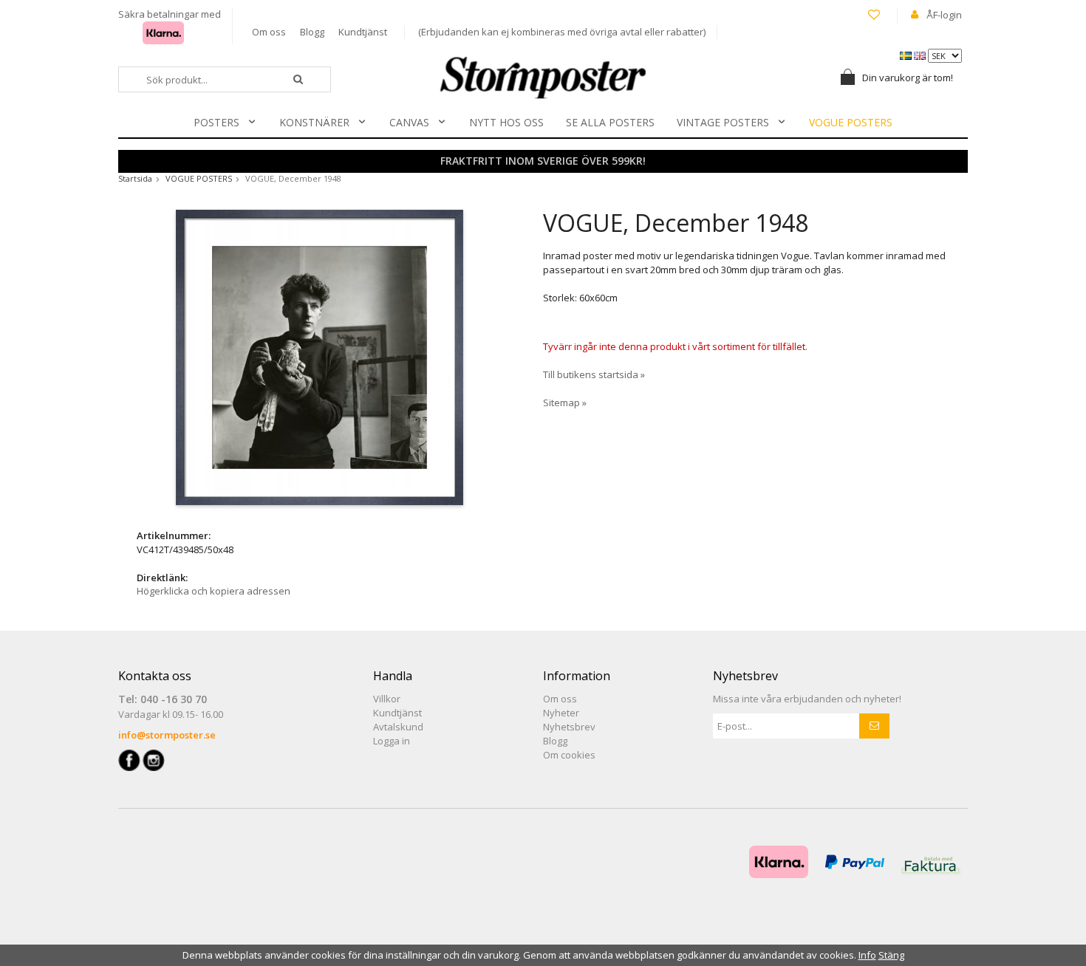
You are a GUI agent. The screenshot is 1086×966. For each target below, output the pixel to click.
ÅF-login (944, 14)
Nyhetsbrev (569, 726)
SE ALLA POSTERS (610, 122)
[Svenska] (907, 54)
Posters (216, 122)
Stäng (891, 955)
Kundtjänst (362, 31)
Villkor (386, 698)
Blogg (312, 31)
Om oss (269, 31)
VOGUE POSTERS (850, 122)
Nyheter (561, 712)
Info (867, 955)
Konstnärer (314, 122)
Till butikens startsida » (594, 374)
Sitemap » (565, 402)
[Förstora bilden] (319, 356)
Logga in (391, 740)
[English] (921, 54)
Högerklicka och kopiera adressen (213, 590)
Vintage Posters (723, 122)
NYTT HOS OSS (506, 122)
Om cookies (569, 754)
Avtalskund (398, 726)
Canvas (409, 122)
